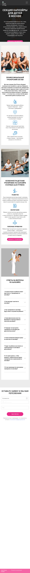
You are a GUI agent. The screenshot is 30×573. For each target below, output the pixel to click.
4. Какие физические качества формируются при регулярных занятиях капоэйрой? (12, 319)
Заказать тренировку (15, 41)
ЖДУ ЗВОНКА (15, 414)
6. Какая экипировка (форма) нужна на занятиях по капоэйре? (13, 338)
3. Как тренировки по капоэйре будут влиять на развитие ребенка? (13, 310)
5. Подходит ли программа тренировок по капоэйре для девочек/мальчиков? (11, 329)
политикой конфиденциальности (17, 419)
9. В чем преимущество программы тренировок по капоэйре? (13, 368)
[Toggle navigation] (26, 2)
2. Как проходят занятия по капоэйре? (11, 302)
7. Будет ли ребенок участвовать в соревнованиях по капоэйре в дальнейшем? (13, 347)
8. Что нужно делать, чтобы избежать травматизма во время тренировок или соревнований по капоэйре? (13, 358)
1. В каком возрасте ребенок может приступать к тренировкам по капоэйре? (13, 293)
